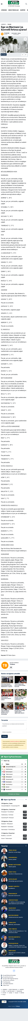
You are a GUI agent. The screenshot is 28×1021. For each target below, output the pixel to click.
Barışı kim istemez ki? (14, 895)
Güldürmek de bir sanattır (16, 917)
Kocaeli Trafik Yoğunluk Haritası (10, 978)
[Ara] (26, 4)
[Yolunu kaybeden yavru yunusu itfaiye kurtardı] (21, 679)
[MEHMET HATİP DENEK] (4, 865)
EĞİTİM (22, 992)
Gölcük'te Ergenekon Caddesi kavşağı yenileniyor (20, 698)
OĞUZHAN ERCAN (13, 943)
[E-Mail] (11, 667)
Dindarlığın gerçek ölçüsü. (16, 881)
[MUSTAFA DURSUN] (4, 916)
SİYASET (4, 992)
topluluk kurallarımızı (15, 741)
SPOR (3, 991)
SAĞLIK (10, 992)
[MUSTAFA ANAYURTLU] (4, 938)
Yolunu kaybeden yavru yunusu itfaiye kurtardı (20, 685)
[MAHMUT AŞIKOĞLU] (4, 887)
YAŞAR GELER (12, 908)
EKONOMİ (19, 991)
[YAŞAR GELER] (4, 909)
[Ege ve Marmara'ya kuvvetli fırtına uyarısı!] (14, 44)
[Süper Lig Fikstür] (26, 799)
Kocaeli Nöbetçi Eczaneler (9, 975)
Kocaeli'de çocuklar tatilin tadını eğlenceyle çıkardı (20, 712)
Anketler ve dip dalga (15, 852)
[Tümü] (26, 846)
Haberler (3, 24)
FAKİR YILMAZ (12, 950)
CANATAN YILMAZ (13, 900)
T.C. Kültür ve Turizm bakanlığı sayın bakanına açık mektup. (17, 902)
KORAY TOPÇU (12, 872)
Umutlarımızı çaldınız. (15, 910)
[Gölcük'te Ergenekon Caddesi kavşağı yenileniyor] (21, 692)
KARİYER (22, 10)
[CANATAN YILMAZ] (4, 902)
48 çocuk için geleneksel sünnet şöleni (6, 698)
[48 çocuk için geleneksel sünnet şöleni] (7, 692)
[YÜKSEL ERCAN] (4, 851)
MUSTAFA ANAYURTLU (14, 937)
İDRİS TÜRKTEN (13, 929)
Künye (3, 994)
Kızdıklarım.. (12, 888)
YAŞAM (9, 24)
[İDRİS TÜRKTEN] (4, 930)
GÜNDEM (4, 10)
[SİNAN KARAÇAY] (4, 894)
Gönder (4, 736)
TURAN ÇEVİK (12, 922)
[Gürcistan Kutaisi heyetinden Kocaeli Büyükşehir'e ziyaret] (7, 679)
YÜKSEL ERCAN (12, 850)
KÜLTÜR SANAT (11, 991)
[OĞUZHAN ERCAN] (4, 945)
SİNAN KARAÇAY (13, 893)
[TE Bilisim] (4, 665)
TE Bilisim (12, 664)
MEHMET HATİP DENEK (15, 864)
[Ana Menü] (1, 4)
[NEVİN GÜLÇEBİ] (4, 880)
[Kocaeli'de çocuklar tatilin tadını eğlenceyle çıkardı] (21, 706)
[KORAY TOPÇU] (4, 873)
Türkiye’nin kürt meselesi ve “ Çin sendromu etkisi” (18, 931)
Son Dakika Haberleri (8, 983)
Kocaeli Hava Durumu (8, 977)
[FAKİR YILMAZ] (4, 952)
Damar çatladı (12, 859)
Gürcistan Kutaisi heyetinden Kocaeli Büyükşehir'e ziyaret (6, 685)
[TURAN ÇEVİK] (4, 923)
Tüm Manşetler (6, 982)
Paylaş (4, 54)
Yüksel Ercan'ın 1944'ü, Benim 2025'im (17, 953)
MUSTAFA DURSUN (13, 915)
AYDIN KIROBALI (13, 857)
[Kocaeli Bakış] (13, 3)
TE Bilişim (18, 1006)
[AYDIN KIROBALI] (4, 858)
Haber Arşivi (6, 985)
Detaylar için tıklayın (14, 794)
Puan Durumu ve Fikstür (8, 980)
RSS (5, 1001)
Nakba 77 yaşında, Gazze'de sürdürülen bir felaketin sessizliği (18, 946)
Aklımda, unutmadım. (14, 924)
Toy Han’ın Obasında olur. (15, 874)
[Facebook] (14, 971)
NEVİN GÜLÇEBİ (13, 879)
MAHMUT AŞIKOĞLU (14, 886)
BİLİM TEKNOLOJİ (13, 10)
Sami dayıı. (11, 939)
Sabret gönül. (12, 866)
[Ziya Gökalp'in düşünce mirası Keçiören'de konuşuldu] (7, 706)
